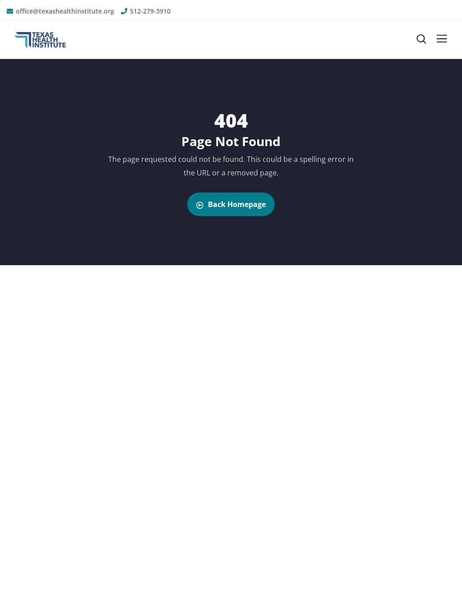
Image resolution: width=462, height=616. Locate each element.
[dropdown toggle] (441, 41)
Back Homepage (237, 204)
